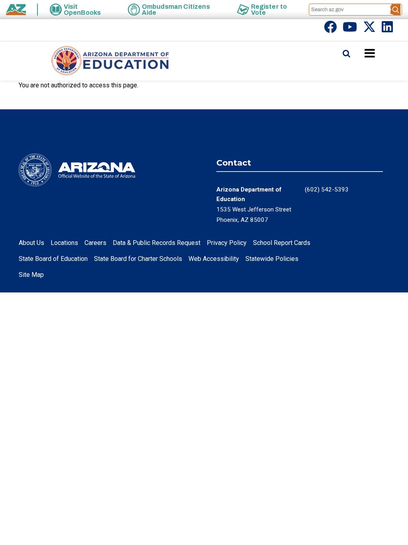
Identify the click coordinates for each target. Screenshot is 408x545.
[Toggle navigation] (383, 53)
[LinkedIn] (387, 29)
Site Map (31, 274)
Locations (64, 243)
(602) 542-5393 (327, 189)
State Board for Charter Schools (138, 259)
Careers (95, 243)
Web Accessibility (213, 259)
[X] (369, 29)
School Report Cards (281, 243)
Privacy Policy (227, 243)
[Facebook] (330, 29)
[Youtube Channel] (350, 29)
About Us (31, 243)
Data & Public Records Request (156, 243)
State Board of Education (53, 259)
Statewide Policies (271, 259)
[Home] (94, 61)
